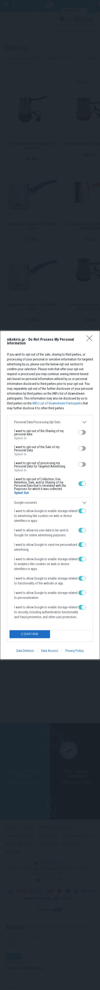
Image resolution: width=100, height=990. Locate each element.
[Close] (91, 339)
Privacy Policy (74, 651)
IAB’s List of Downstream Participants (57, 403)
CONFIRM (29, 634)
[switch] (82, 432)
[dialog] (50, 495)
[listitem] (50, 422)
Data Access (49, 651)
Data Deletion (25, 651)
